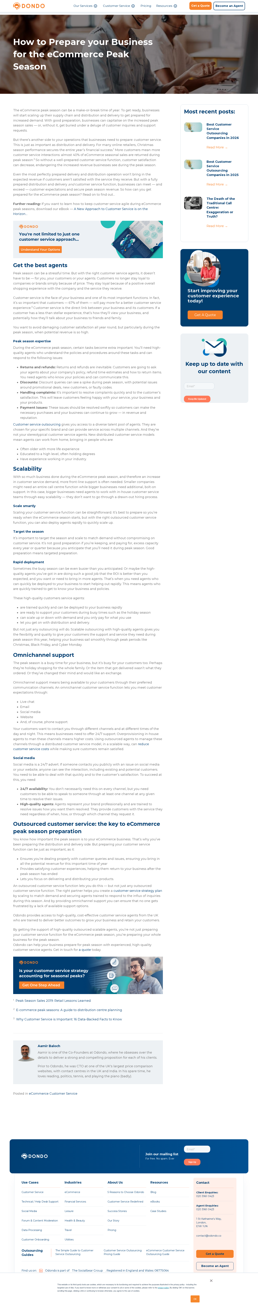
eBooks (155, 1201)
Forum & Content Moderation (40, 1220)
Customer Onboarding (35, 1239)
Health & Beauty (75, 1220)
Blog (153, 1192)
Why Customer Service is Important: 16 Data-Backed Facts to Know (69, 1019)
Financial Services (75, 1201)
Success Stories (117, 1211)
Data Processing (32, 1230)
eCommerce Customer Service (53, 1094)
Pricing (146, 6)
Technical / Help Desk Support (40, 1201)
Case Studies (158, 1211)
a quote (85, 950)
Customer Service (116, 6)
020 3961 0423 (205, 1196)
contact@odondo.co (208, 1235)
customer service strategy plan (138, 891)
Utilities (69, 1239)
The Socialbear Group (87, 1270)
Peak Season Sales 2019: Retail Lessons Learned (53, 1001)
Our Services (83, 6)
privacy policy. (163, 1287)
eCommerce (72, 1192)
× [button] (210, 1279)
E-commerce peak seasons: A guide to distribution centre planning (69, 1010)
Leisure (69, 1211)
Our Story (113, 1220)
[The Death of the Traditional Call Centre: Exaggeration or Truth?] (193, 203)
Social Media (29, 1211)
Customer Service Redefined (125, 1201)
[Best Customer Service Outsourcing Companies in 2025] (193, 164)
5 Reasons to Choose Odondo (126, 1192)
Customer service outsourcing (37, 424)
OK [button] (195, 1298)
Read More (217, 147)
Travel (68, 1230)
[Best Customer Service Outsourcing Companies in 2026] (193, 127)
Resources (164, 6)
